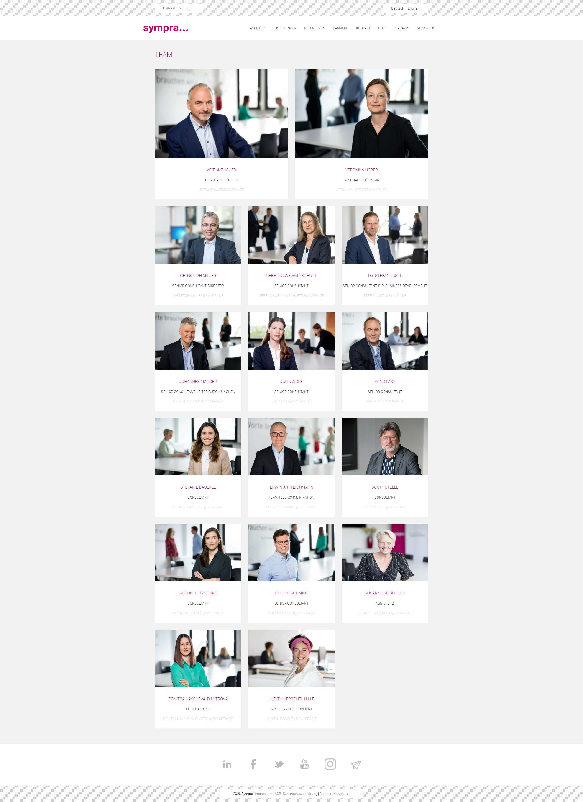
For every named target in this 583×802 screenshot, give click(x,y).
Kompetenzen (284, 28)
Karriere (340, 28)
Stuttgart (168, 8)
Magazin (402, 28)
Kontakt (363, 28)
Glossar (325, 794)
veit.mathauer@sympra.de (221, 189)
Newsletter (341, 794)
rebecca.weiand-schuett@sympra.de (291, 295)
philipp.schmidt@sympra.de (291, 613)
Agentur (257, 28)
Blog (382, 28)
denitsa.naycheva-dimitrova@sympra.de (198, 719)
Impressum (264, 794)
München (186, 8)
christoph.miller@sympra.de (198, 295)
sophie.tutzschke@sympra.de (198, 613)
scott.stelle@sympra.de (385, 507)
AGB (278, 794)
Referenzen (314, 28)
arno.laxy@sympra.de (385, 401)
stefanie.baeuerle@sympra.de (198, 507)
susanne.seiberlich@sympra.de (384, 613)
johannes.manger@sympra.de (198, 401)
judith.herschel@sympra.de (291, 719)
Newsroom (426, 28)
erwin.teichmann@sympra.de (291, 507)
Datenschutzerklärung (300, 794)
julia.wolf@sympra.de (291, 401)
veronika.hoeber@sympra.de (362, 189)
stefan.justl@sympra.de (385, 295)
